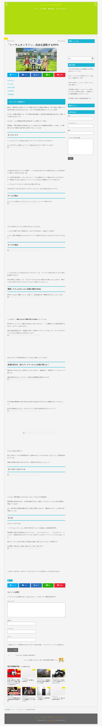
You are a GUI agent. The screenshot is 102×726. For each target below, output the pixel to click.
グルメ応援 (43, 8)
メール (10, 628)
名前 (9, 620)
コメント (10, 601)
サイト (9, 636)
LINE (10, 91)
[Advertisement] (51, 22)
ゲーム (6, 38)
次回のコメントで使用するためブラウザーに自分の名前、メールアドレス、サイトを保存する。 (37, 644)
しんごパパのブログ (51, 4)
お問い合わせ (51, 8)
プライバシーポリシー (61, 8)
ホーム (36, 8)
